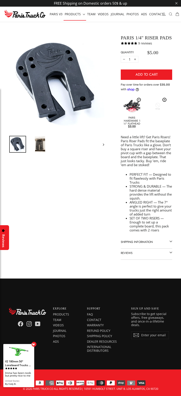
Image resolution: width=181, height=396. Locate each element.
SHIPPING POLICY (99, 336)
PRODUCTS (73, 14)
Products (61, 314)
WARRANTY (95, 325)
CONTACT (156, 14)
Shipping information (137, 242)
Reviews (126, 253)
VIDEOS (103, 14)
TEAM (91, 14)
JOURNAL (117, 14)
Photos (59, 336)
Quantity (127, 52)
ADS (144, 14)
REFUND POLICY (98, 331)
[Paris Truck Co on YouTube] (37, 324)
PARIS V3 (56, 14)
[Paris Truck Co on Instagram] (29, 324)
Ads (56, 341)
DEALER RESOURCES (102, 341)
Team (57, 320)
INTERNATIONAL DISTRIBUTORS (99, 349)
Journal (59, 331)
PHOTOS (132, 14)
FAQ (90, 314)
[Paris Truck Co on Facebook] (20, 324)
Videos (58, 325)
